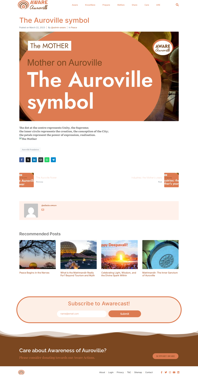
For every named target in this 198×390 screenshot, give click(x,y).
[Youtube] (174, 372)
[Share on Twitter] (28, 159)
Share (134, 5)
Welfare (121, 5)
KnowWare (90, 5)
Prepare (106, 5)
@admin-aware (58, 27)
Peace (74, 27)
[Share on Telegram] (53, 159)
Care (147, 5)
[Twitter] (166, 372)
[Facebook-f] (162, 372)
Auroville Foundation (30, 149)
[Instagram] (170, 372)
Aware (75, 5)
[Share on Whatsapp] (46, 159)
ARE (158, 5)
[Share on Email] (40, 159)
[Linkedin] (178, 372)
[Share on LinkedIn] (34, 159)
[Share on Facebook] (21, 159)
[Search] (177, 5)
